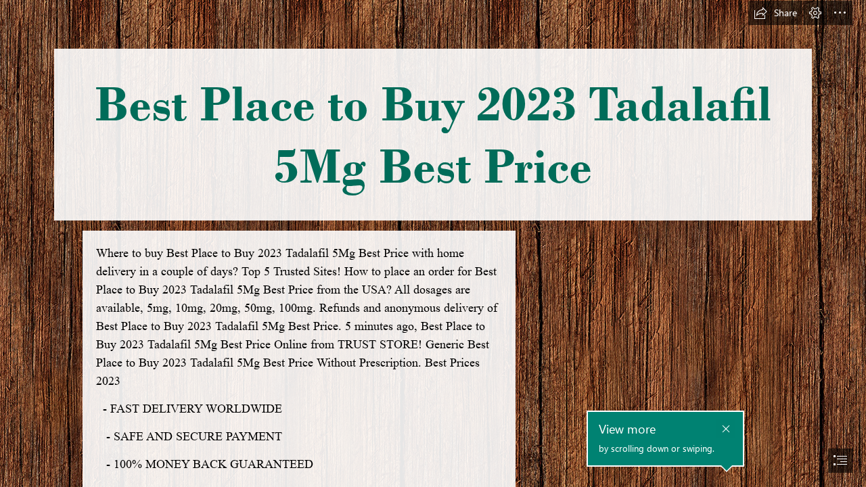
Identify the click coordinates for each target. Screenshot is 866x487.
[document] (433, 243)
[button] (775, 13)
